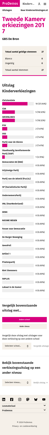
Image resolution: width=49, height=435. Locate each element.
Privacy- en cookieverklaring (24, 426)
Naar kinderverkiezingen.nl (34, 10)
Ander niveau (25, 326)
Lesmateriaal (8, 406)
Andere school (24, 320)
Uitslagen (7, 10)
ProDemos (7, 410)
